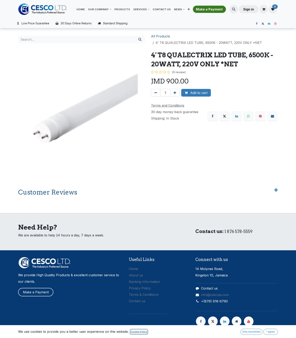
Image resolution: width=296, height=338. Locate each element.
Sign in (248, 9)
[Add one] (175, 93)
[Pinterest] (260, 116)
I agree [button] (271, 331)
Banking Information (144, 282)
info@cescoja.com (215, 295)
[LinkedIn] (269, 23)
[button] (234, 9)
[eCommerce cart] (263, 9)
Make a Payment (36, 292)
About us (136, 275)
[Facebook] (256, 23)
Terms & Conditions (143, 295)
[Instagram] (275, 23)
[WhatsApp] (248, 116)
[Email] (272, 116)
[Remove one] (155, 93)
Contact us (137, 301)
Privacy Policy (140, 288)
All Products (160, 36)
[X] (262, 23)
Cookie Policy (139, 331)
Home (133, 269)
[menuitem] (80, 9)
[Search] (140, 39)
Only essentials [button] (251, 331)
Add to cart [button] (198, 93)
